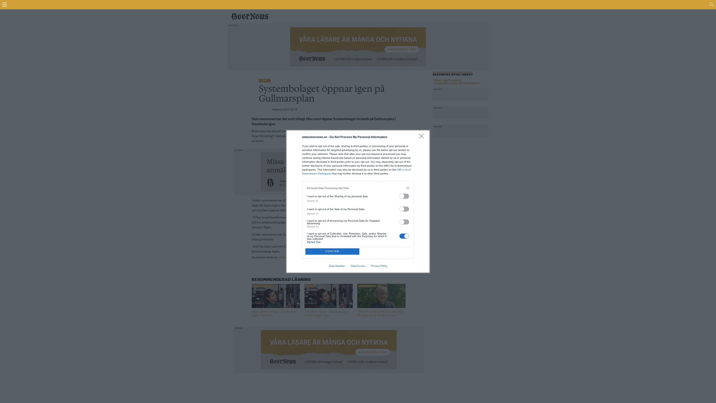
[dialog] (358, 201)
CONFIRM (332, 251)
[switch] (404, 196)
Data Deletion (337, 265)
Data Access (358, 265)
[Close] (422, 137)
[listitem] (358, 188)
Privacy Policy (379, 265)
